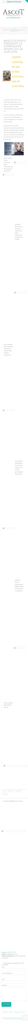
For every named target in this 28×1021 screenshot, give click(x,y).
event (4, 791)
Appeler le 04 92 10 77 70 (9, 952)
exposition (10, 791)
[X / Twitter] (13, 5)
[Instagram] (17, 5)
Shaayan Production (19, 1018)
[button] (24, 25)
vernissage (5, 794)
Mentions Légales (19, 1012)
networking (18, 791)
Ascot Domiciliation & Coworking (16, 1017)
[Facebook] (10, 5)
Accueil (11, 1012)
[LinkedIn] (15, 5)
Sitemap (5, 1012)
